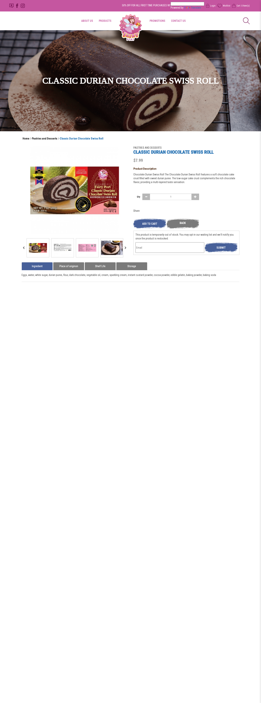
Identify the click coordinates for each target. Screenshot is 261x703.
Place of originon (68, 266)
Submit (221, 247)
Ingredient (37, 266)
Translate (196, 7)
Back (183, 223)
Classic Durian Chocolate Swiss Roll (81, 138)
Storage (131, 266)
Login (213, 5)
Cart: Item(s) (243, 5)
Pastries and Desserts (44, 138)
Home (26, 138)
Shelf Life (100, 266)
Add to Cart (149, 223)
